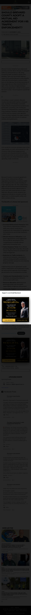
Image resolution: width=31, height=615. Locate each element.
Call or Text (9, 320)
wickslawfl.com (22, 320)
